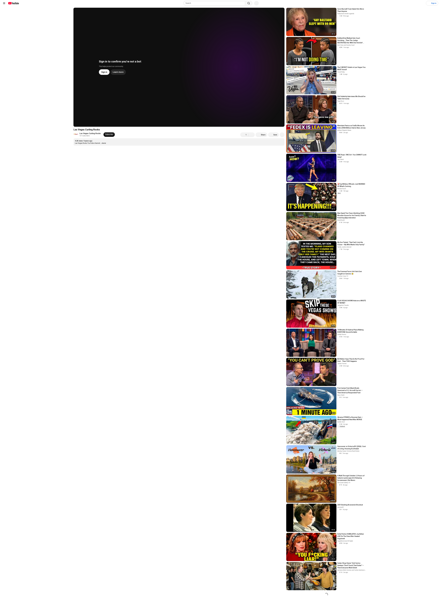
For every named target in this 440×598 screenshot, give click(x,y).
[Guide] (4, 3)
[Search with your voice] (256, 3)
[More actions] (282, 134)
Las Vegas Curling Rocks (90, 133)
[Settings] (422, 3)
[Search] (248, 3)
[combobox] (215, 3)
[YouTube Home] (13, 3)
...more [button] (103, 143)
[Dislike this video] (251, 134)
